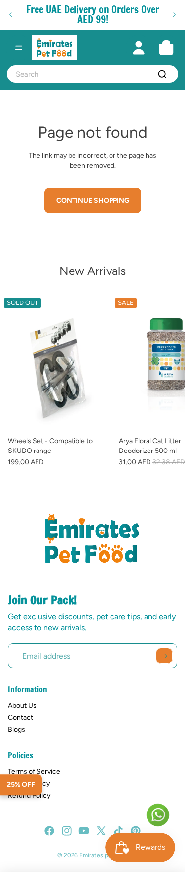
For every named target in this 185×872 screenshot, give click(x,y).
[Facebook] (49, 831)
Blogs (16, 729)
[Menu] (19, 47)
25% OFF (21, 785)
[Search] (162, 74)
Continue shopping (92, 200)
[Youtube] (84, 831)
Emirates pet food (103, 855)
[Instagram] (67, 831)
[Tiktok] (118, 831)
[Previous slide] (11, 15)
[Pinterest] (136, 831)
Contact (20, 717)
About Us (22, 705)
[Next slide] (174, 15)
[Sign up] (164, 656)
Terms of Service (34, 771)
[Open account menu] (138, 47)
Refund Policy (29, 795)
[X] (101, 831)
